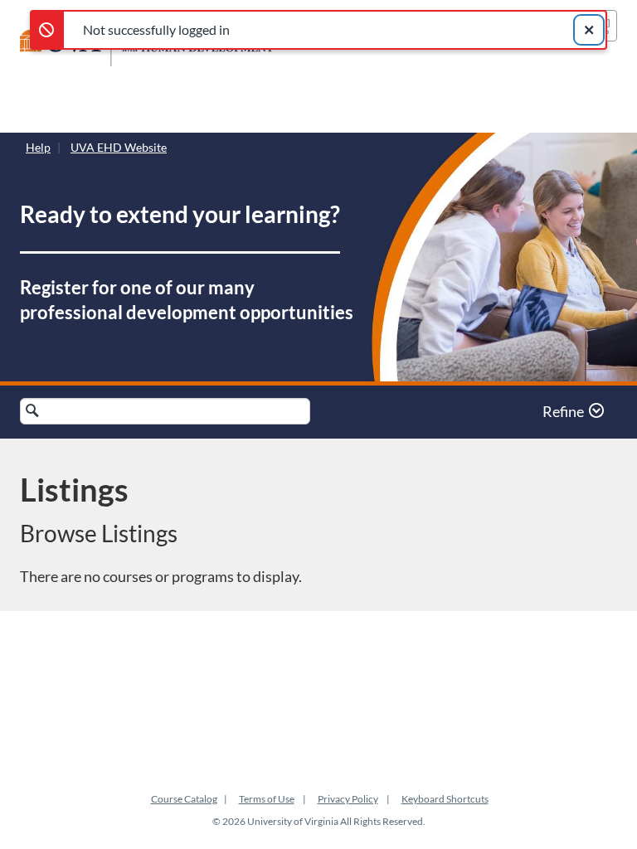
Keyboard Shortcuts (445, 799)
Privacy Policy (348, 799)
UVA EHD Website (119, 147)
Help (38, 147)
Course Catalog (184, 799)
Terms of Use (266, 799)
